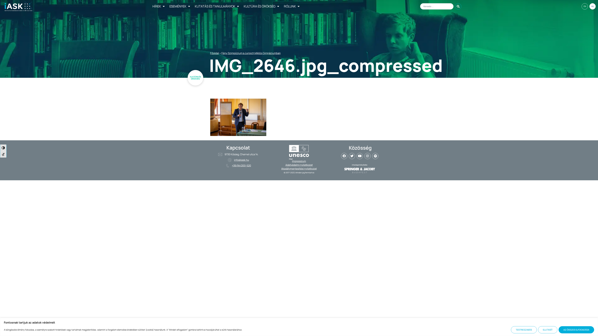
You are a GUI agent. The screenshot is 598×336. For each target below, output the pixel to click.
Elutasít (548, 329)
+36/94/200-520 (241, 165)
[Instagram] (367, 156)
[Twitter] (352, 156)
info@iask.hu (241, 160)
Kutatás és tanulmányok (215, 6)
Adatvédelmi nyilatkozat (299, 165)
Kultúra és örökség (259, 6)
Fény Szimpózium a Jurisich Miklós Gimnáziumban (251, 53)
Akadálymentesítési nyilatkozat (299, 168)
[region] (299, 327)
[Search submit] (458, 6)
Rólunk (290, 6)
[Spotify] (375, 156)
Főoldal (214, 53)
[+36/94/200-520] (227, 166)
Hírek (156, 6)
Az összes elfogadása (576, 329)
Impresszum (299, 161)
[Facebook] (344, 156)
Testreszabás (524, 329)
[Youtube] (360, 156)
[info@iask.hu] (230, 160)
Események (177, 6)
